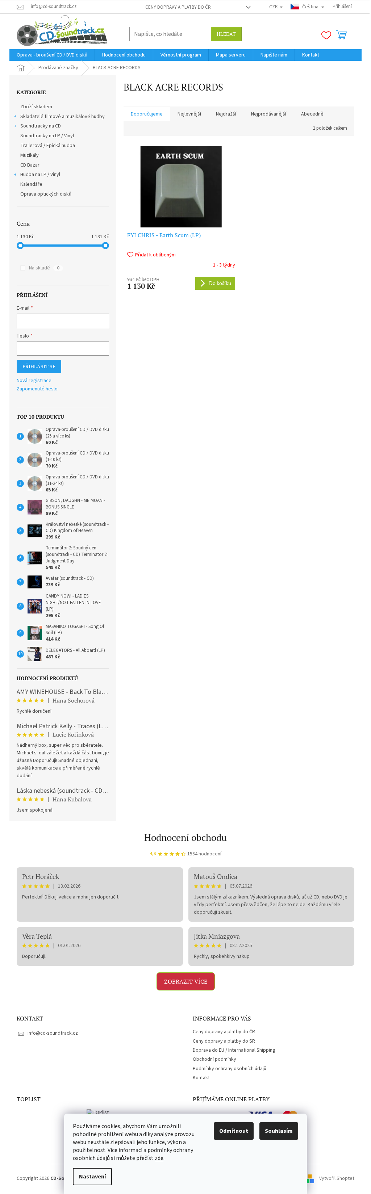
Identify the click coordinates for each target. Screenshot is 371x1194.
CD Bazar (29, 165)
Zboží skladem (36, 106)
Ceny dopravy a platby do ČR (178, 7)
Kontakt (201, 1077)
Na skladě (44, 268)
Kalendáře (31, 184)
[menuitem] (52, 55)
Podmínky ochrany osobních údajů (229, 1068)
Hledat (226, 33)
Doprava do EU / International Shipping (234, 1050)
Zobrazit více (185, 981)
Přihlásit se (38, 366)
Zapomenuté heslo (37, 389)
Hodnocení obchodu (185, 837)
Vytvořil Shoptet (336, 1178)
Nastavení (92, 1177)
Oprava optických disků (45, 194)
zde (159, 1158)
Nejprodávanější (268, 114)
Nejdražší (226, 114)
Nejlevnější (189, 114)
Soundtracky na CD (40, 126)
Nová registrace (34, 380)
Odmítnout (233, 1131)
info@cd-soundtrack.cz (53, 1033)
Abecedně (312, 114)
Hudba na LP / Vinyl (40, 174)
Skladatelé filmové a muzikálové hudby (62, 116)
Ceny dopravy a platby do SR (224, 1041)
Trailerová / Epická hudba (47, 145)
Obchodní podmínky (214, 1059)
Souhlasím (279, 1131)
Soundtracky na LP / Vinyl (47, 135)
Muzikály (29, 155)
